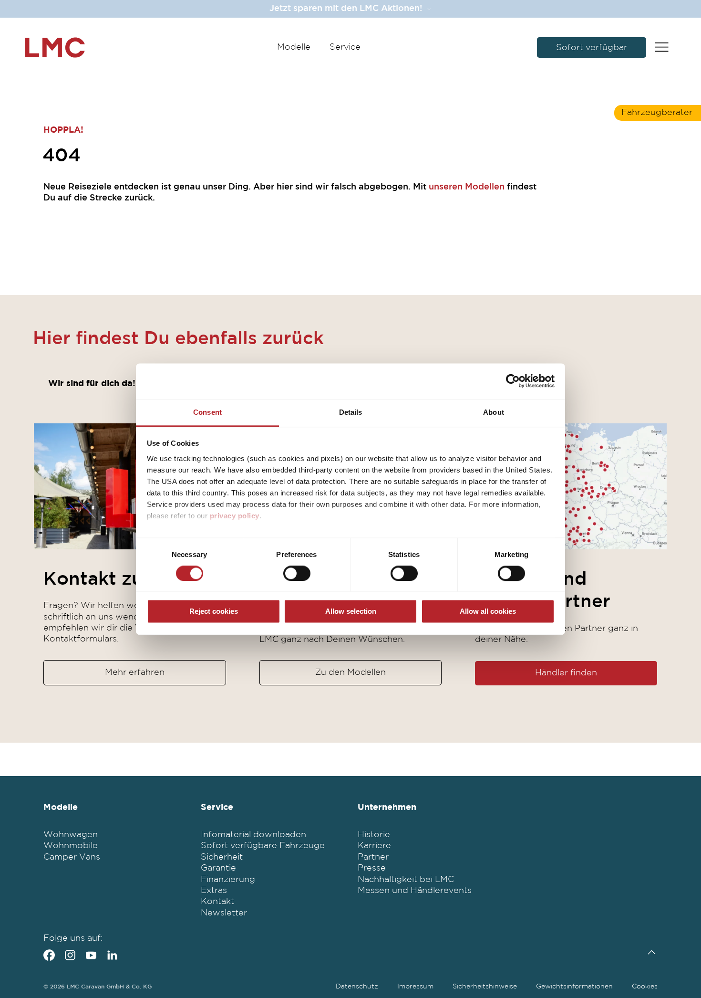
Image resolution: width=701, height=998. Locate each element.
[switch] (296, 573)
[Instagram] (70, 955)
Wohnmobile (70, 846)
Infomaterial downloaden (253, 835)
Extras (214, 890)
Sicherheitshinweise (485, 986)
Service (345, 47)
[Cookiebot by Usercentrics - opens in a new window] (513, 381)
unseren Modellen (467, 187)
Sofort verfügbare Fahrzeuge (263, 846)
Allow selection (350, 612)
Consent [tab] (207, 412)
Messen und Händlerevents (415, 890)
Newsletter (224, 913)
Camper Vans (71, 857)
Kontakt (217, 901)
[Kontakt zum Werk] (134, 486)
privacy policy (234, 516)
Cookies (645, 986)
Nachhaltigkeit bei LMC (406, 879)
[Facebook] (49, 955)
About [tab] (493, 412)
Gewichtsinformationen (574, 986)
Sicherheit (222, 857)
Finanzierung (228, 879)
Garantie (218, 868)
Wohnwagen (70, 835)
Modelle (293, 47)
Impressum (415, 986)
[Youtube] (91, 955)
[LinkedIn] (112, 955)
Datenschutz (357, 986)
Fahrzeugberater (656, 112)
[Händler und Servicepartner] (566, 486)
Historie (374, 835)
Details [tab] (350, 412)
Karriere (374, 846)
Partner (373, 857)
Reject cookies (213, 612)
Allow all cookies (488, 612)
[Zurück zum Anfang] (649, 952)
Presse (372, 868)
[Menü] (661, 47)
